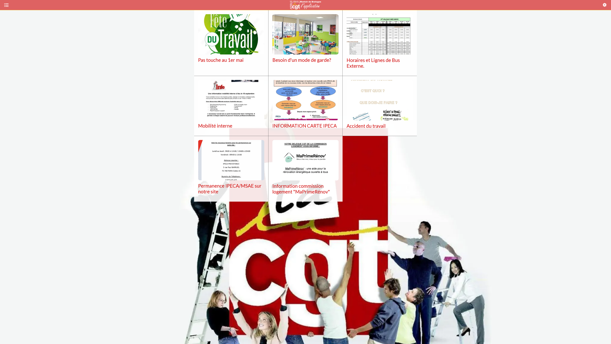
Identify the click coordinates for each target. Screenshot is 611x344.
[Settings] (604, 5)
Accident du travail (366, 126)
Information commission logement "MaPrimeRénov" (301, 188)
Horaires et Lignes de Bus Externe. (373, 63)
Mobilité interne (215, 126)
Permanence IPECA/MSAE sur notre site (229, 188)
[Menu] (6, 5)
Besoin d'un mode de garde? (301, 60)
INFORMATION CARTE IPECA (304, 126)
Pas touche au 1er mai (221, 60)
